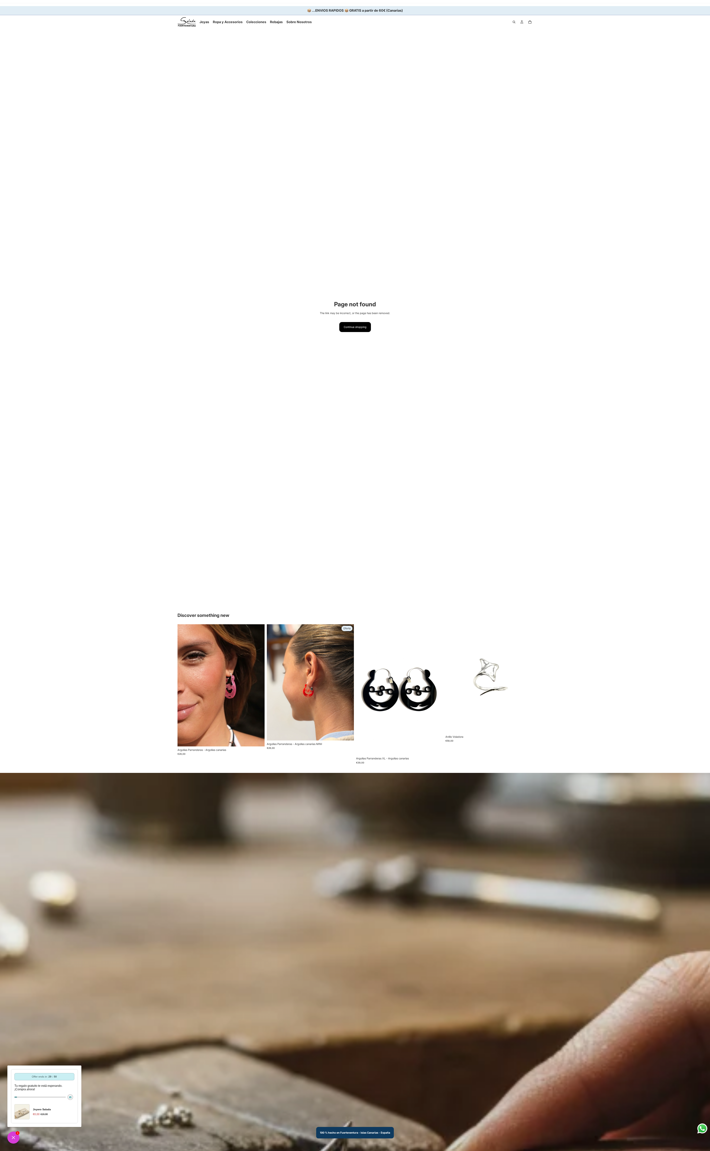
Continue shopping (355, 327)
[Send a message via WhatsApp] (702, 1128)
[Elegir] (259, 740)
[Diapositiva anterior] (183, 685)
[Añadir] (526, 727)
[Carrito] (530, 22)
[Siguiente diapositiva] (259, 685)
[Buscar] (514, 22)
